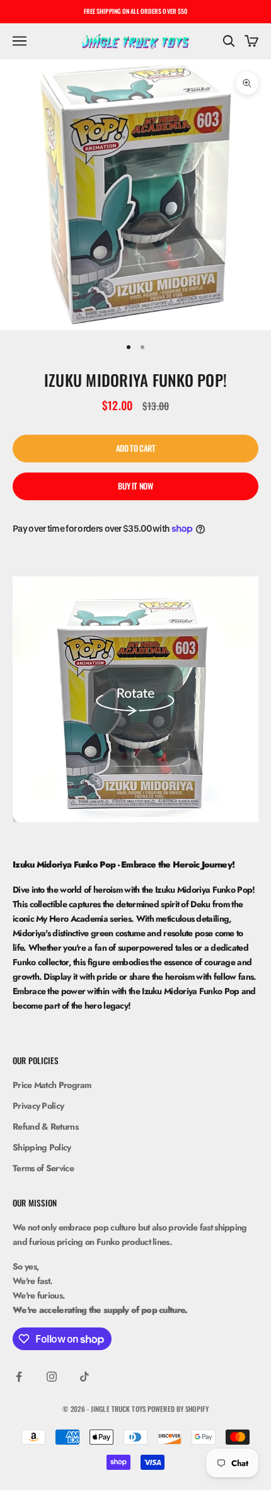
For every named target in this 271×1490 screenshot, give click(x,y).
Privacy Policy (38, 1105)
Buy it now (135, 485)
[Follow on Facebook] (19, 1376)
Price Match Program (52, 1085)
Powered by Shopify (178, 1409)
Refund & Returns (45, 1126)
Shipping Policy (42, 1147)
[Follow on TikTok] (84, 1376)
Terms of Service (43, 1168)
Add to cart (136, 448)
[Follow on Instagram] (51, 1376)
